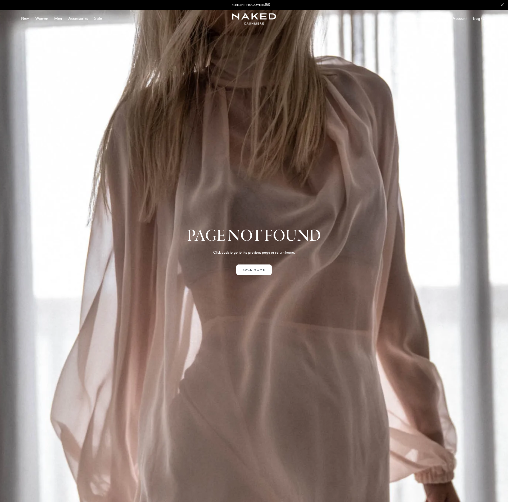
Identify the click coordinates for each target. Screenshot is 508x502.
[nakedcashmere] (254, 19)
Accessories (78, 18)
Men (58, 18)
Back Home (254, 270)
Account (459, 18)
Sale (98, 18)
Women (41, 18)
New (25, 18)
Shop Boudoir (269, 5)
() (480, 18)
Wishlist (439, 18)
